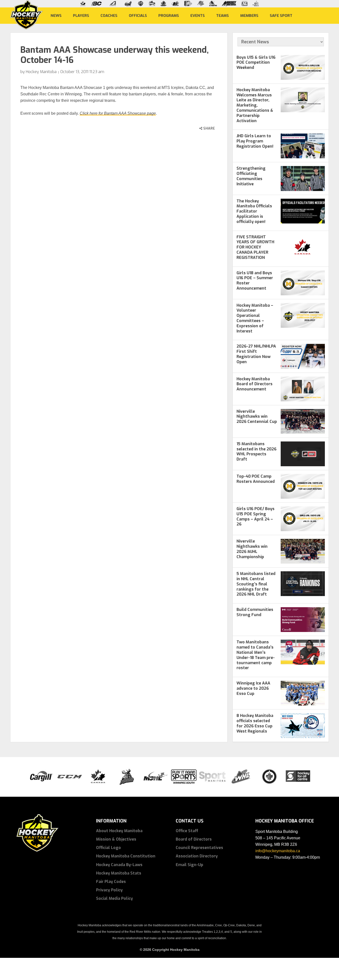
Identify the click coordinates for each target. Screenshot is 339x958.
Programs (168, 15)
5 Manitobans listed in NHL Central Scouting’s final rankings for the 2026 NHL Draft (256, 584)
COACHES (109, 15)
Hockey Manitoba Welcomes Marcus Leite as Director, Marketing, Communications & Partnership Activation (255, 105)
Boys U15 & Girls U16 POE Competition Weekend (256, 62)
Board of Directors (194, 839)
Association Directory (197, 856)
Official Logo (108, 847)
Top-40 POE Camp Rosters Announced (256, 479)
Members (249, 15)
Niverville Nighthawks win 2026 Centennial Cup (257, 416)
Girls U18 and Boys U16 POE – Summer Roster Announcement (255, 280)
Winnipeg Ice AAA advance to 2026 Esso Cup (253, 688)
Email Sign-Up (189, 864)
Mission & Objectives (116, 839)
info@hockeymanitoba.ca (277, 851)
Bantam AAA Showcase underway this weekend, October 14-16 (114, 55)
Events (197, 15)
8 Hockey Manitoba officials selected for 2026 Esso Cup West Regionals (255, 723)
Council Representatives (199, 847)
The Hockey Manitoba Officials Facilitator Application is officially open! (254, 211)
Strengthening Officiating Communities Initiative (251, 176)
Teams (222, 15)
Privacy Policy (109, 890)
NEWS (56, 15)
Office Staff (187, 830)
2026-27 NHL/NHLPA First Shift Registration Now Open (256, 354)
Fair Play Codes (111, 881)
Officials (138, 15)
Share (208, 128)
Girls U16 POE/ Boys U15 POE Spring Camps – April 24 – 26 (255, 516)
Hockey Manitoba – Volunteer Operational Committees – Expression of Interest (255, 318)
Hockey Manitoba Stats (118, 873)
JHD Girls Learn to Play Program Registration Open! (255, 141)
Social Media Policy (114, 898)
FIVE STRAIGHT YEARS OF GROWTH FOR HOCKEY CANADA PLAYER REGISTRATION (255, 247)
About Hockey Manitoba (119, 830)
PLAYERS (81, 15)
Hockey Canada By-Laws (119, 864)
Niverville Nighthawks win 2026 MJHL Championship (252, 549)
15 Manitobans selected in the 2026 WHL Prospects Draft (256, 451)
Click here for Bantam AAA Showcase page (118, 113)
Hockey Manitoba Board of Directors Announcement (254, 384)
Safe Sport (281, 15)
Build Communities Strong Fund (255, 612)
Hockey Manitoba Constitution (125, 856)
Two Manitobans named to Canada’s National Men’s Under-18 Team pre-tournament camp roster (256, 654)
